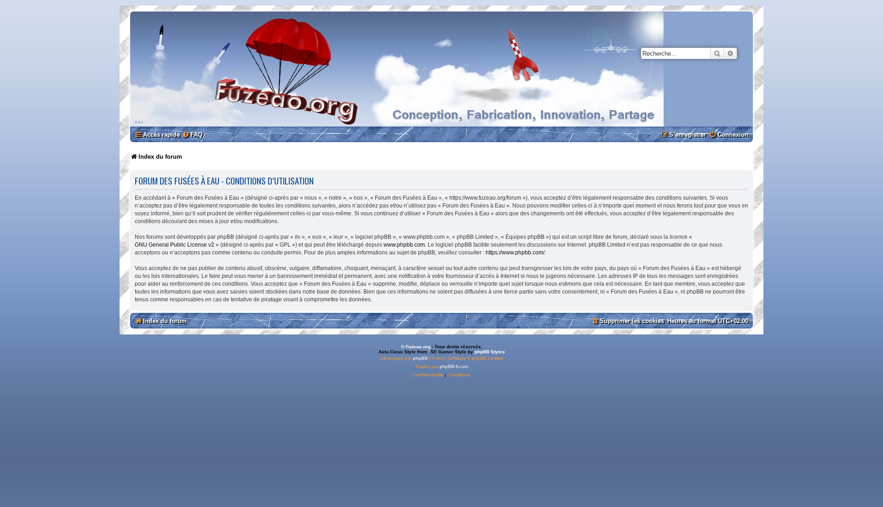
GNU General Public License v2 (174, 245)
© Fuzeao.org (415, 346)
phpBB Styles (490, 351)
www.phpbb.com (404, 245)
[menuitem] (192, 134)
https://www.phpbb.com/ (515, 252)
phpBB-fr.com (454, 366)
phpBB (420, 358)
